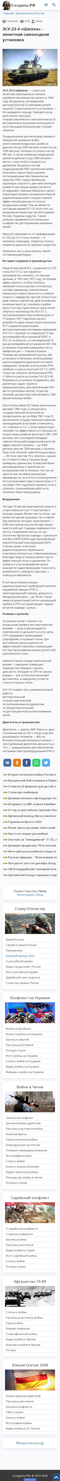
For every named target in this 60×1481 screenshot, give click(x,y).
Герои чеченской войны (22, 1139)
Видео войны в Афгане (21, 1339)
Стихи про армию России (22, 983)
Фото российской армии (22, 972)
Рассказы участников (20, 1045)
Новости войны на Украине (24, 1034)
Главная (7, 13)
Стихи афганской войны (21, 1334)
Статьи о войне (16, 1312)
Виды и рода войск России (23, 966)
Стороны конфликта (19, 1234)
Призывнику (14, 950)
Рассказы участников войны (24, 1128)
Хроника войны (16, 1239)
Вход (39, 895)
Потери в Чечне (16, 1183)
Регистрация (25, 895)
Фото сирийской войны (21, 1256)
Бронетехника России (30, 13)
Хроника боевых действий (23, 1123)
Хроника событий (17, 1039)
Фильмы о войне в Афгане (23, 1345)
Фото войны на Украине (22, 1056)
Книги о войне (15, 1417)
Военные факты (16, 1134)
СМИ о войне (14, 1412)
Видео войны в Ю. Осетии (23, 1428)
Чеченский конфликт (20, 1118)
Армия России (15, 939)
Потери (11, 1350)
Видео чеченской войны (22, 1172)
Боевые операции (18, 1328)
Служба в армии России (21, 945)
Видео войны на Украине (22, 1066)
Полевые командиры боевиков (26, 1150)
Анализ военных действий (23, 1396)
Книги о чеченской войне (22, 1166)
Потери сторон (16, 1050)
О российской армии (19, 961)
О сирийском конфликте (22, 1228)
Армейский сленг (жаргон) (23, 977)
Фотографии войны (19, 1156)
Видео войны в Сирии (20, 1250)
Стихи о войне (15, 1161)
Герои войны (14, 1323)
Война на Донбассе (18, 1029)
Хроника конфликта (19, 1407)
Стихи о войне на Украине (23, 1061)
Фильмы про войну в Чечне (24, 1177)
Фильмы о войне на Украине (25, 1072)
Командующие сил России (23, 1145)
